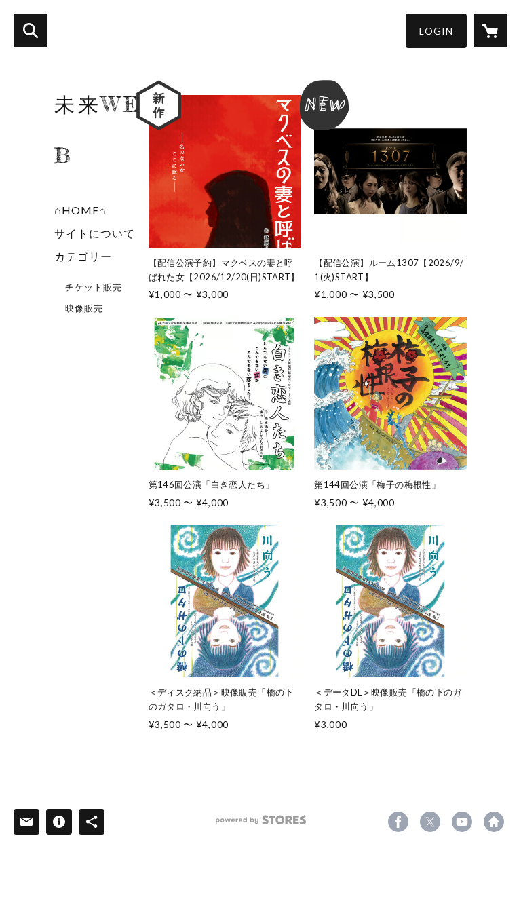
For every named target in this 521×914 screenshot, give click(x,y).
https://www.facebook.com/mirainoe (398, 822)
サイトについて (94, 233)
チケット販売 (93, 287)
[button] (436, 31)
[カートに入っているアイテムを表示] (490, 30)
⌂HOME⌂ (80, 210)
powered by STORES (261, 824)
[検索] (30, 30)
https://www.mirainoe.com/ (494, 822)
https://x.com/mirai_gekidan (430, 822)
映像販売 (84, 308)
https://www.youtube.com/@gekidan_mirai (462, 822)
